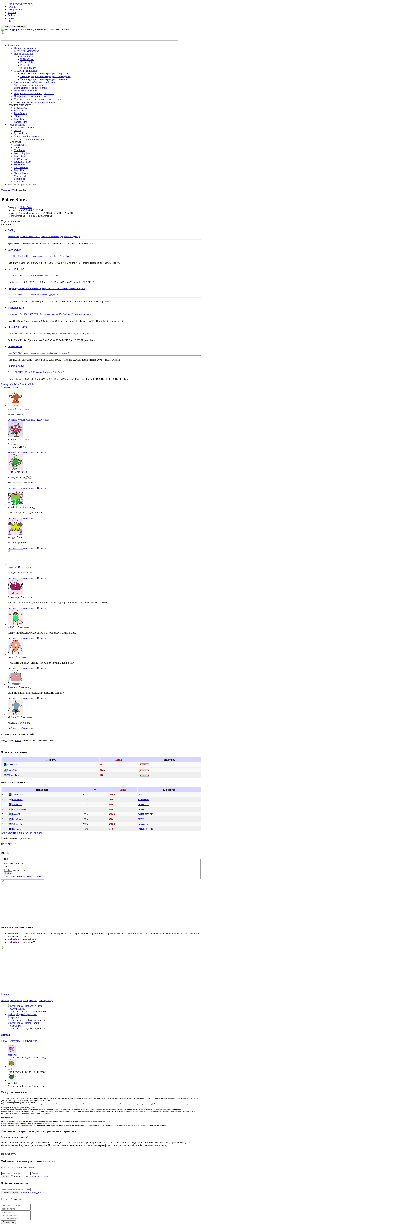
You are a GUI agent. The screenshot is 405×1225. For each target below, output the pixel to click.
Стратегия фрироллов (25, 70)
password (12, 567)
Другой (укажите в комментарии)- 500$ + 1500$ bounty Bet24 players (46, 288)
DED (10, 471)
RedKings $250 (16, 307)
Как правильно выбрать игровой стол (34, 82)
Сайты (11, 15)
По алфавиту (46, 1000)
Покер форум (15, 9)
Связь (11, 18)
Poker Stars (26, 207)
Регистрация (8, 1222)
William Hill (20, 164)
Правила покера (16, 124)
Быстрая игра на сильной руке (30, 87)
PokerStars (19, 156)
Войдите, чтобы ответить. (22, 419)
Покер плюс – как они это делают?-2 (34, 96)
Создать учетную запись (21, 1167)
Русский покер (22, 133)
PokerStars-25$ (16, 365)
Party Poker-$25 (16, 269)
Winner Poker (14, 775)
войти (18, 740)
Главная (5, 190)
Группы (12, 6)
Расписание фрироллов (26, 50)
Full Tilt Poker (19, 809)
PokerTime (19, 119)
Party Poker (14, 249)
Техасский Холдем (24, 127)
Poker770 (19, 181)
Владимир (13, 597)
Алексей (12, 687)
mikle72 (12, 627)
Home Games (14, 1025)
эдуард (11, 537)
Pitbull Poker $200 (18, 327)
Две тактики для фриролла (28, 85)
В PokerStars (26, 56)
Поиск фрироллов (23, 53)
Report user (43, 419)
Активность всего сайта (21, 4)
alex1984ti (13, 1083)
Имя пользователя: (14, 863)
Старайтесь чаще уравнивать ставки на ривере (39, 99)
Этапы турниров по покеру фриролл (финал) (44, 79)
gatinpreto (13, 1054)
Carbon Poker (21, 173)
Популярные (30, 1000)
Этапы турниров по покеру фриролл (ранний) (45, 73)
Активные (16, 1000)
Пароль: (8, 866)
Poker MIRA (20, 107)
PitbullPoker (68, 333)
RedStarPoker (21, 167)
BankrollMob (20, 122)
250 (60, 314)
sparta (10, 657)
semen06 (12, 409)
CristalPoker (20, 144)
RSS (10, 21)
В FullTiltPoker (28, 68)
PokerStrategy (21, 113)
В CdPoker (25, 65)
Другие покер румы (69, 236)
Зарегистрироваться (14, 876)
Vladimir (12, 439)
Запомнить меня (16, 870)
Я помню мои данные (32, 1192)
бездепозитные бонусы (162, 1109)
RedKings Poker (22, 161)
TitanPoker (19, 150)
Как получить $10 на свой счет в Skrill (22, 832)
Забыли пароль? (34, 876)
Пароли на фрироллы (25, 48)
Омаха (17, 130)
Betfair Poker (15, 346)
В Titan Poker (27, 59)
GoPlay (12, 230)
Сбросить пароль (11, 1193)
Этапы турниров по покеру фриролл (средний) (45, 76)
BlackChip (17, 829)
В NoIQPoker (27, 62)
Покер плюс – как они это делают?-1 (34, 93)
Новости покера (16, 1008)
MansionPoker (21, 176)
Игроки (12, 12)
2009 (13, 190)
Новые (5, 1000)
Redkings (67, 314)
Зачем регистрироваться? (14, 1137)
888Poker (19, 110)
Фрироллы (13, 45)
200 (60, 333)
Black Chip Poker (23, 153)
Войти (8, 873)
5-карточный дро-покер (26, 136)
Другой (52, 295)
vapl (10, 1069)
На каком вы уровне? (25, 90)
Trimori (17, 116)
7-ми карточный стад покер (29, 139)
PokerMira (12, 770)
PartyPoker (19, 178)
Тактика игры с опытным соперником (34, 102)
